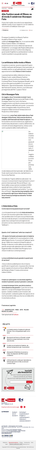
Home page (4, 8)
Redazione (5, 442)
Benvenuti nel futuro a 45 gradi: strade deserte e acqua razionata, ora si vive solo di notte (18, 339)
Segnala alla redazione (13, 442)
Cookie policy (27, 442)
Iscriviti (29, 382)
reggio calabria (7, 311)
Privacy (21, 442)
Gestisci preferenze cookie (16, 444)
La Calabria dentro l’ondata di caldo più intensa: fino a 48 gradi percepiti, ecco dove (18, 331)
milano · (26, 309)
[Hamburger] (2, 3)
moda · (17, 309)
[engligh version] (5, 3)
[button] (32, 9)
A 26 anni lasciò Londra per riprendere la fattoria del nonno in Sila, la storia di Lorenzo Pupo (19, 361)
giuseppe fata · (10, 309)
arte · (22, 309)
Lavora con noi (26, 444)
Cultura (10, 8)
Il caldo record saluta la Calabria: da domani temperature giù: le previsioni (18, 346)
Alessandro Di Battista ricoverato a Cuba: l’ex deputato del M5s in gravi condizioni (17, 353)
